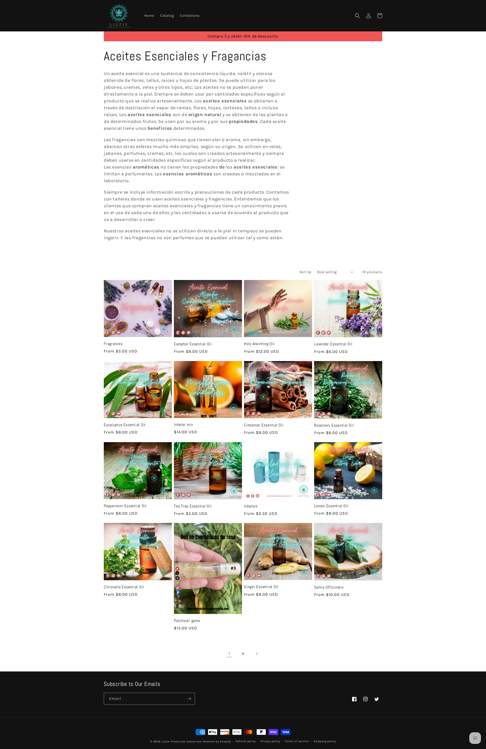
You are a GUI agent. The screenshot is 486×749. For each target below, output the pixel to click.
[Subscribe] (189, 699)
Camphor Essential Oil (193, 344)
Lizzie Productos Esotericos (182, 741)
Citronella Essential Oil (124, 587)
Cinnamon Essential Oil (264, 425)
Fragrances (113, 343)
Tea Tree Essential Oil (193, 506)
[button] (357, 15)
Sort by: (305, 272)
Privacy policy (270, 741)
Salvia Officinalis (329, 587)
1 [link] (229, 653)
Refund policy (246, 741)
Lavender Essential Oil (333, 344)
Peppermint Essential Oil (125, 506)
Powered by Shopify (217, 741)
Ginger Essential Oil (261, 586)
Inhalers (251, 506)
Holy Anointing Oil (259, 343)
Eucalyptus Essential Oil (125, 424)
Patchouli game (187, 620)
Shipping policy (325, 741)
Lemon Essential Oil (331, 506)
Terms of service (297, 741)
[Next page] (256, 653)
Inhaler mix (183, 424)
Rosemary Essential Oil (334, 425)
